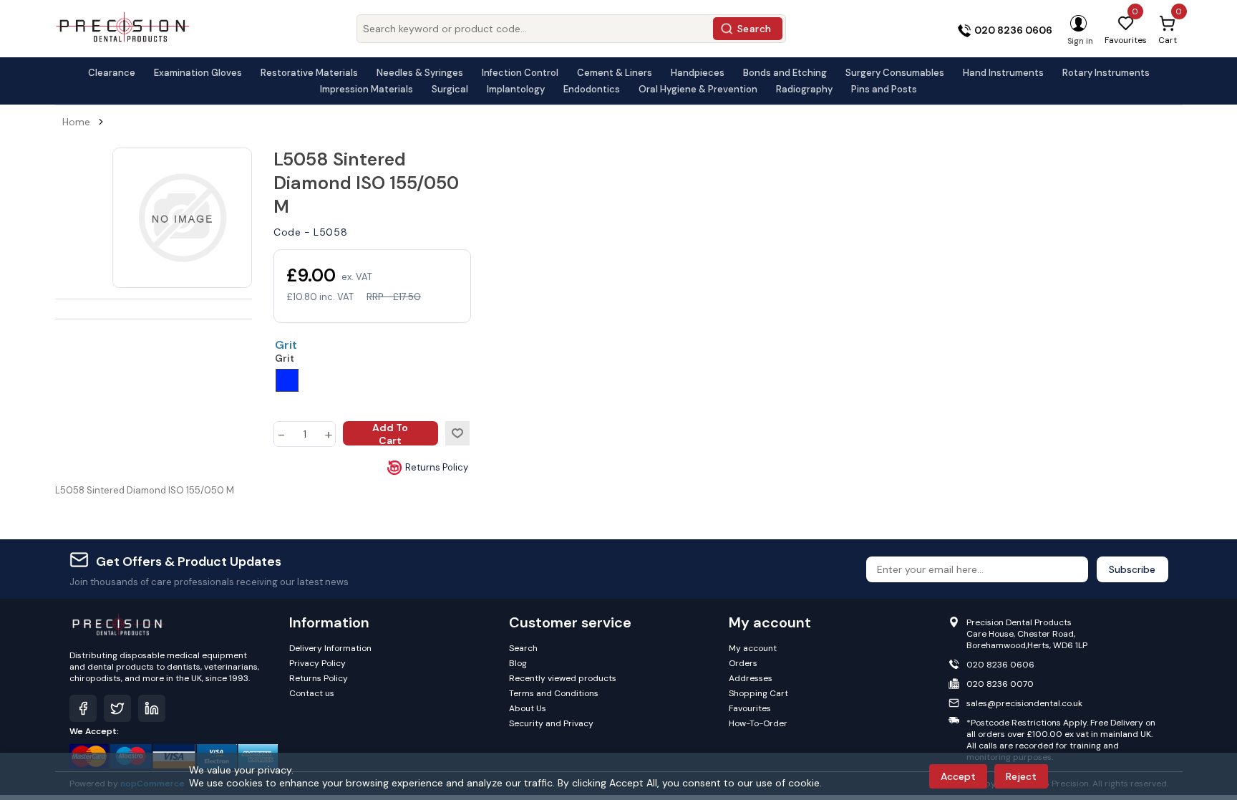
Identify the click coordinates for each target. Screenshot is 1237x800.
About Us (527, 708)
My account (753, 648)
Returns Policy (436, 467)
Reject (1021, 776)
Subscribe (1132, 569)
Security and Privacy (551, 723)
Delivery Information (330, 648)
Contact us (311, 693)
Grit (286, 344)
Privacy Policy (317, 663)
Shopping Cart (758, 693)
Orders (743, 663)
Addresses (750, 678)
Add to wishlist (457, 433)
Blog (518, 663)
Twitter (117, 708)
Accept (958, 776)
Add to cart (390, 433)
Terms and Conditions (553, 693)
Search (754, 28)
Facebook (83, 708)
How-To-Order (758, 723)
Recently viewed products (562, 678)
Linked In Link (151, 708)
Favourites (750, 708)
